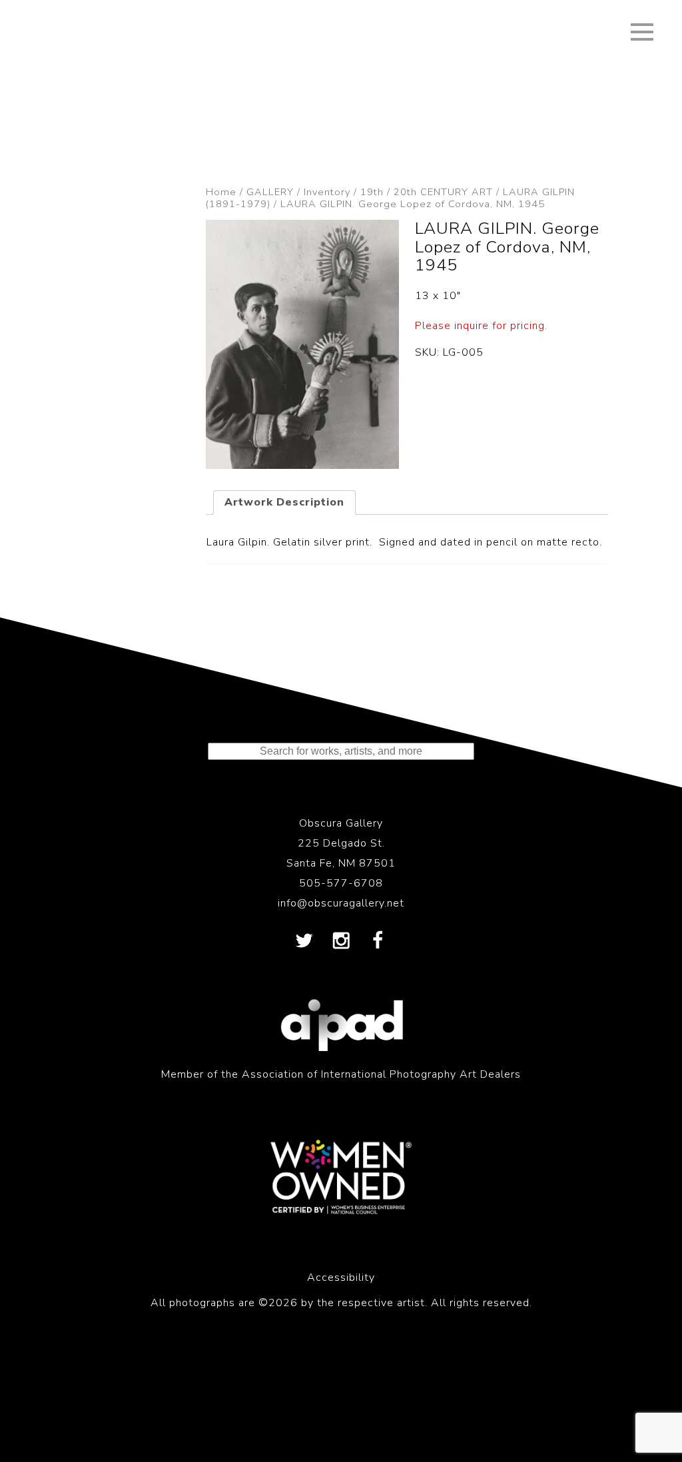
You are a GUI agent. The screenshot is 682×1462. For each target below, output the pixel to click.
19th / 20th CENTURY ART (426, 191)
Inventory (327, 191)
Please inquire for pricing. (481, 325)
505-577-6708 (341, 883)
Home (221, 191)
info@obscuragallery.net (341, 903)
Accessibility (341, 1277)
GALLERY (270, 191)
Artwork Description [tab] (284, 502)
